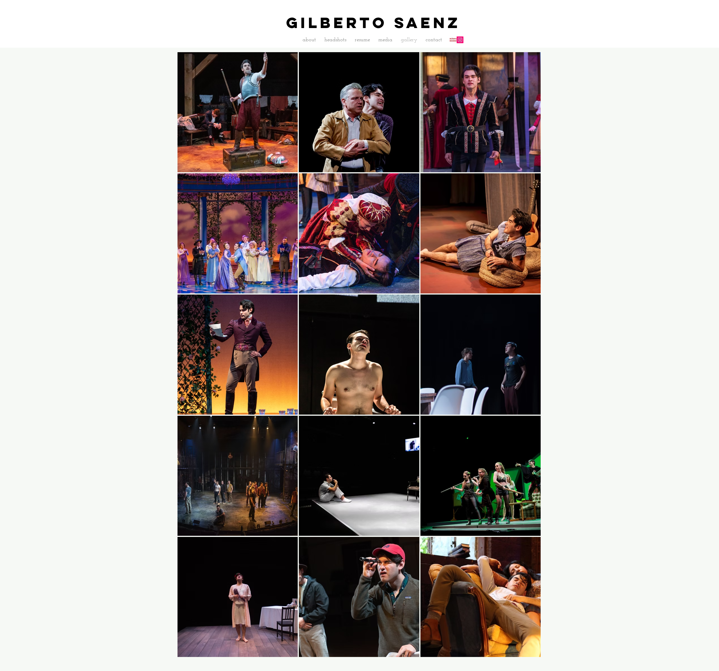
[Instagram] (460, 39)
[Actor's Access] (453, 39)
